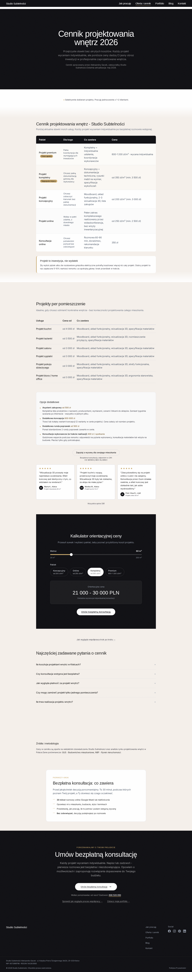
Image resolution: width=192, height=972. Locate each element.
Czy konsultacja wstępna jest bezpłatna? (96, 673)
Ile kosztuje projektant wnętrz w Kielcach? (96, 664)
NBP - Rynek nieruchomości (108, 752)
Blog (171, 3)
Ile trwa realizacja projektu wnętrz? (96, 701)
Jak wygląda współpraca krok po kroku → (96, 639)
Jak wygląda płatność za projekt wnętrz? (96, 683)
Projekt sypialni (44, 356)
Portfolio (159, 3)
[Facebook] (169, 931)
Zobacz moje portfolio (118, 901)
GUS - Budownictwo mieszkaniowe (78, 752)
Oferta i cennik (143, 3)
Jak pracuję (125, 3)
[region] (96, 194)
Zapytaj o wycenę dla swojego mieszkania (96, 452)
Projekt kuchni (43, 328)
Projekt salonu (43, 348)
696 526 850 (115, 895)
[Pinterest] (179, 931)
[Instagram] (174, 931)
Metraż (53, 551)
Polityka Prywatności (177, 968)
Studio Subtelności (16, 3)
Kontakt (182, 3)
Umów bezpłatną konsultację (96, 612)
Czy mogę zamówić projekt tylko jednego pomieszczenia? (96, 692)
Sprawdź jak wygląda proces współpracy (82, 901)
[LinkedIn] (184, 931)
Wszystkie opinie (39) (96, 503)
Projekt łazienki (44, 338)
